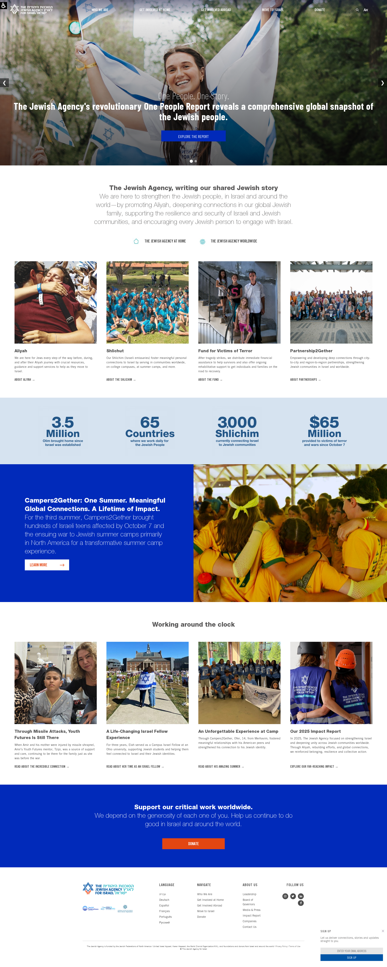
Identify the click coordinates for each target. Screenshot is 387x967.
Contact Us (249, 927)
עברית (162, 894)
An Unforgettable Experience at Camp (238, 731)
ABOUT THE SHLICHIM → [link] (121, 379)
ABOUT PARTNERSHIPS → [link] (305, 379)
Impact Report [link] (252, 916)
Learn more (38, 565)
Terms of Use (294, 946)
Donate (201, 917)
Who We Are (204, 894)
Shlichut (115, 350)
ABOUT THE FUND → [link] (210, 379)
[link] (56, 302)
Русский (164, 922)
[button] (382, 931)
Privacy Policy (281, 946)
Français (164, 911)
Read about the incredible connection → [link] (42, 766)
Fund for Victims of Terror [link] (225, 350)
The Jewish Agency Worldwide (234, 241)
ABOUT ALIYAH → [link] (25, 379)
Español (164, 905)
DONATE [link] (193, 844)
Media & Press (251, 910)
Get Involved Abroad (209, 905)
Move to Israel (205, 911)
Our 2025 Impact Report (315, 731)
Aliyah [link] (21, 350)
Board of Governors (249, 902)
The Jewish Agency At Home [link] (165, 241)
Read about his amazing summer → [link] (221, 766)
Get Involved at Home (210, 900)
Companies (249, 921)
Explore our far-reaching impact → (314, 766)
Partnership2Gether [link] (311, 350)
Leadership (249, 894)
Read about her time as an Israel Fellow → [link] (135, 766)
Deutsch (164, 900)
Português (165, 917)
